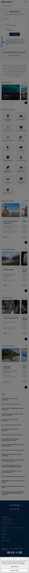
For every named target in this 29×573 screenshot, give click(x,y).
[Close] (27, 558)
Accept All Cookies (14, 570)
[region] (14, 565)
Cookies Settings (14, 566)
